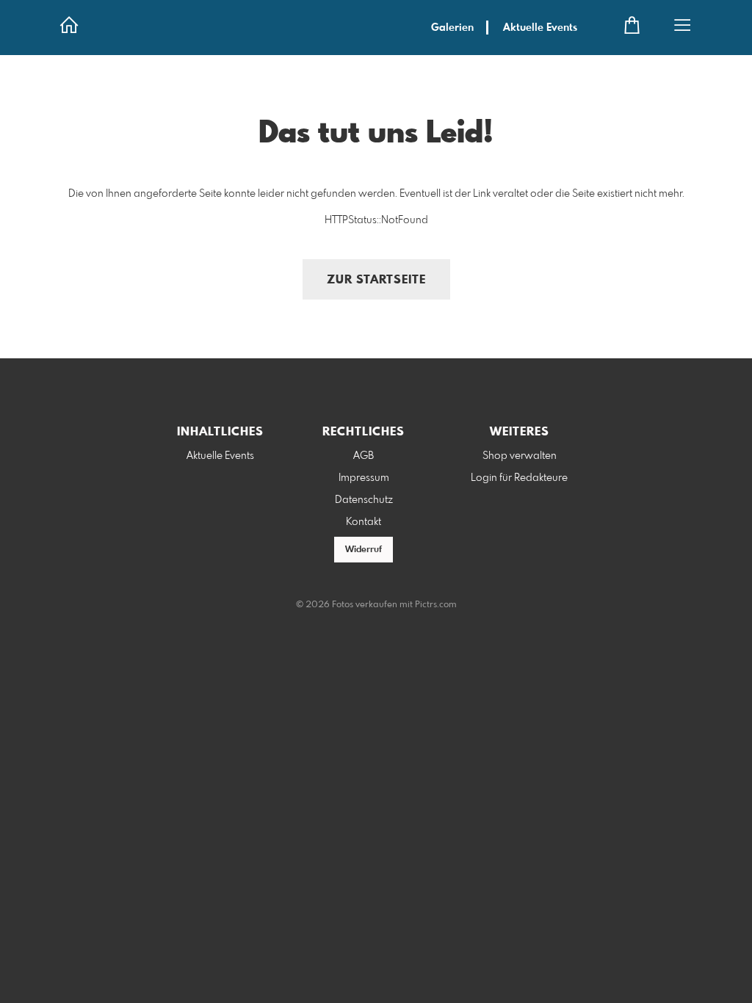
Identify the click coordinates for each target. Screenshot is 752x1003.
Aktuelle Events (540, 28)
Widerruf (363, 550)
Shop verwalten (519, 456)
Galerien (452, 28)
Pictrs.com (436, 605)
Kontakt (363, 522)
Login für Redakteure (519, 478)
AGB (363, 456)
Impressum (364, 478)
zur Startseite (376, 280)
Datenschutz (364, 500)
